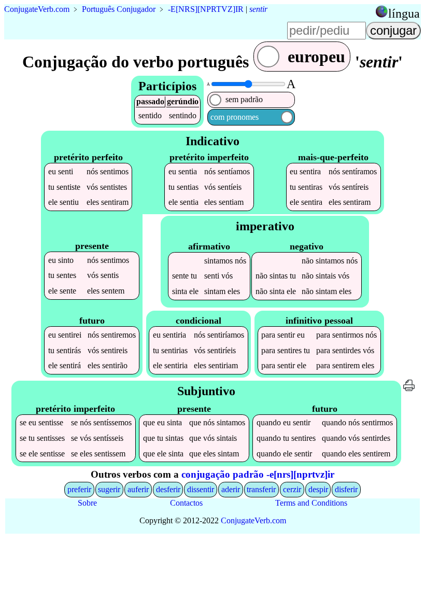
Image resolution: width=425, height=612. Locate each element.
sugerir (109, 489)
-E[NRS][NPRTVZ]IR (206, 9)
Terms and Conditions (311, 502)
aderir (230, 489)
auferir (138, 489)
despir (318, 489)
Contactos (186, 502)
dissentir (200, 489)
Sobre (87, 502)
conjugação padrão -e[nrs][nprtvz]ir (257, 474)
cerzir (292, 489)
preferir (79, 489)
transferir (261, 489)
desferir (168, 489)
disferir (346, 489)
